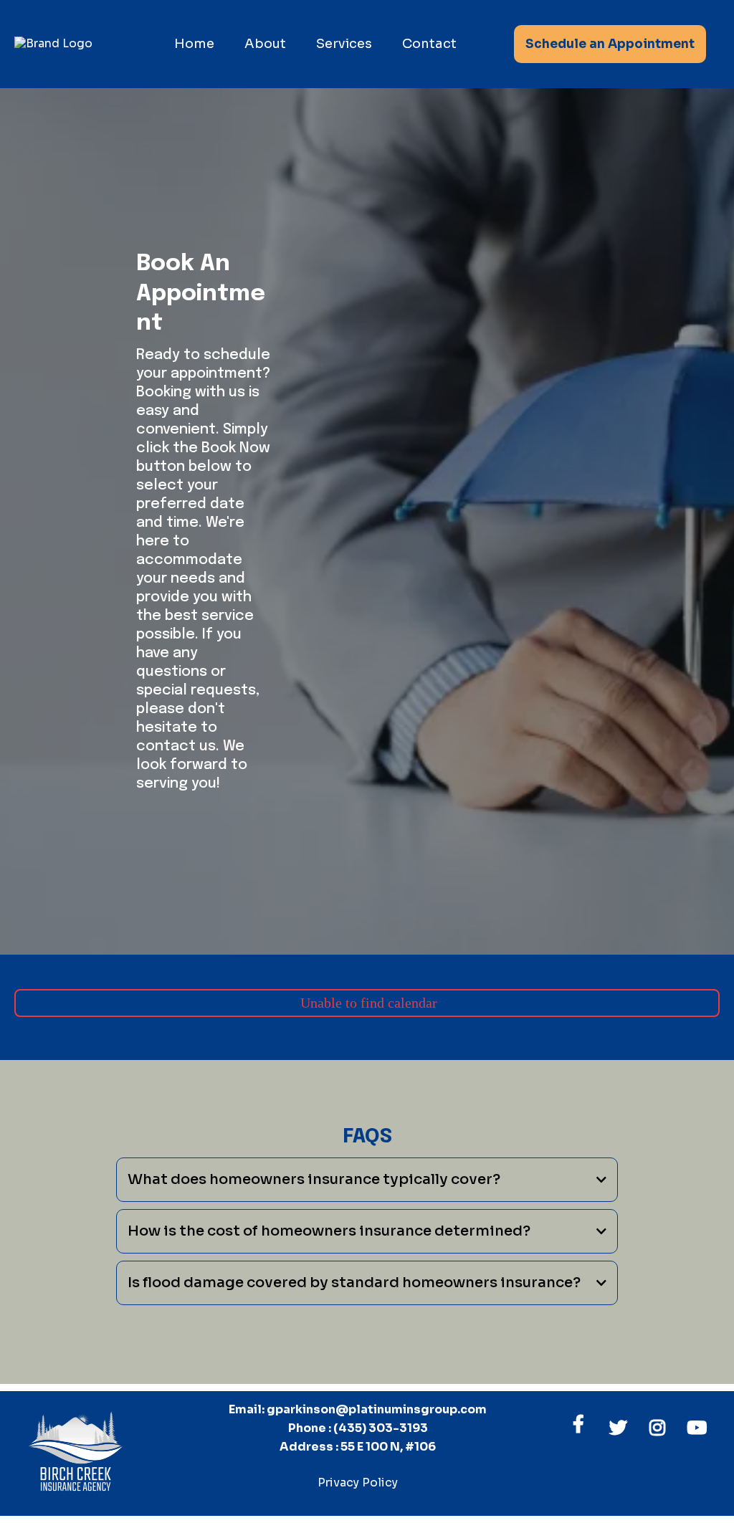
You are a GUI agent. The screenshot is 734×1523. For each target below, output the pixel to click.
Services (344, 44)
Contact (429, 44)
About (265, 44)
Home (194, 44)
